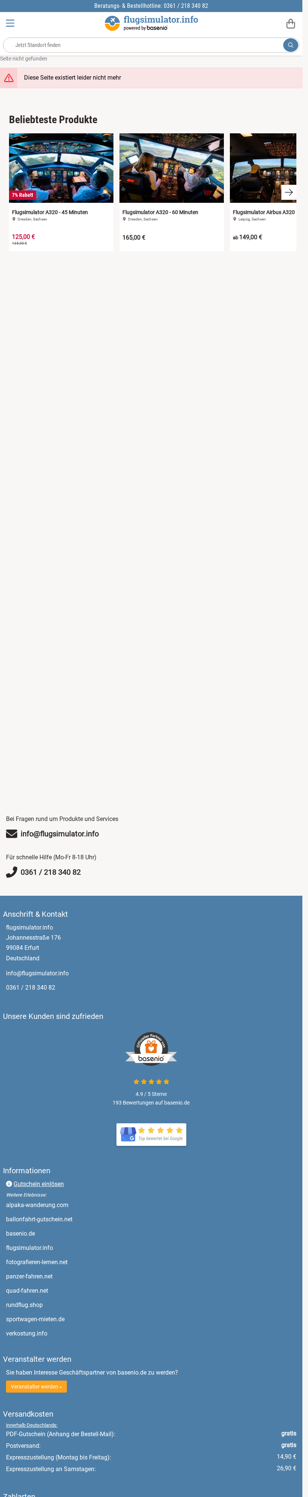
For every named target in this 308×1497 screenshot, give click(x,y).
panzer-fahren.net (60, 1276)
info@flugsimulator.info (37, 973)
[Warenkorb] (290, 23)
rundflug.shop (56, 1304)
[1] (290, 45)
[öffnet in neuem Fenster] (151, 1134)
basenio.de (52, 1233)
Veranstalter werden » (36, 1387)
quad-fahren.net (58, 1290)
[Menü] (11, 23)
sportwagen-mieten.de (66, 1319)
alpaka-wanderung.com (68, 1205)
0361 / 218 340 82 (30, 987)
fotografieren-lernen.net (68, 1262)
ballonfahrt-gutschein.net (70, 1219)
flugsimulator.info (61, 1247)
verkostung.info (58, 1333)
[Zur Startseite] (151, 23)
